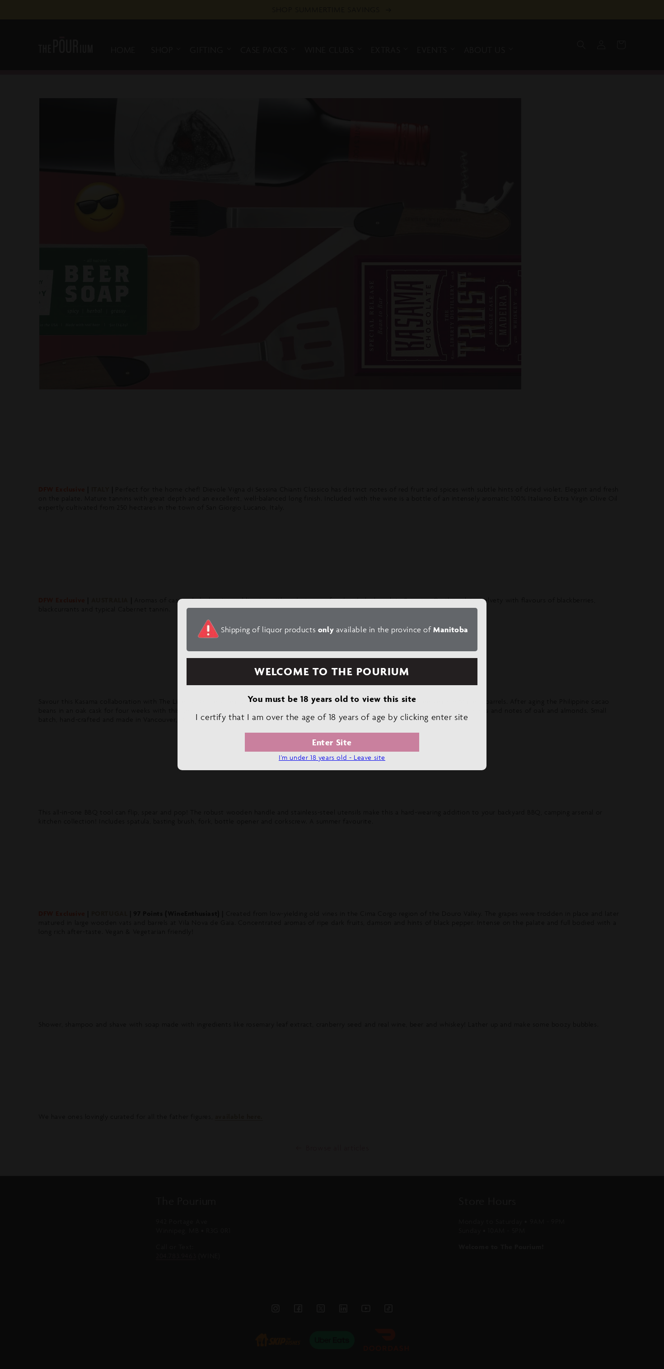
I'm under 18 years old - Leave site (332, 757)
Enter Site (332, 742)
